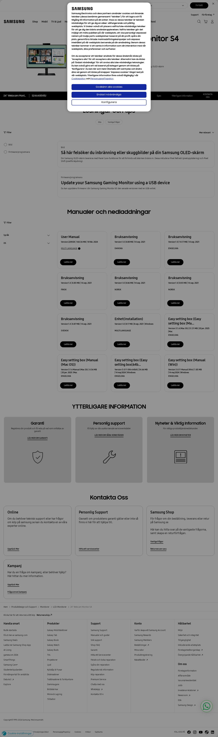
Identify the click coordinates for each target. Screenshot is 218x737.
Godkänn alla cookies (109, 87)
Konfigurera (109, 102)
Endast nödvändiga (109, 94)
